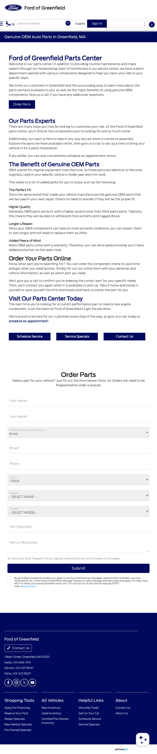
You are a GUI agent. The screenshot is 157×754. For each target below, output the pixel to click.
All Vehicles (53, 700)
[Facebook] (8, 682)
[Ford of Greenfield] (34, 7)
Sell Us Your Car (88, 713)
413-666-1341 (22, 662)
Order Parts (21, 104)
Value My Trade (88, 707)
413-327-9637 (24, 668)
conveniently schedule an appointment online (81, 156)
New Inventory (51, 707)
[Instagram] (16, 682)
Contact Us (124, 336)
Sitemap (64, 749)
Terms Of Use (50, 749)
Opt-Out (107, 749)
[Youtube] (32, 682)
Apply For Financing (17, 707)
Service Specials (77, 336)
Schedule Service (30, 336)
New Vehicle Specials (18, 724)
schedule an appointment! (28, 321)
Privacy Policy (28, 586)
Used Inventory (51, 713)
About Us (121, 713)
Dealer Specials (14, 718)
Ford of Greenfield (14, 749)
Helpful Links (91, 700)
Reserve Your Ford (16, 713)
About (121, 700)
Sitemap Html (79, 749)
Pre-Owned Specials (17, 730)
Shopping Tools (19, 700)
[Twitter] (24, 682)
